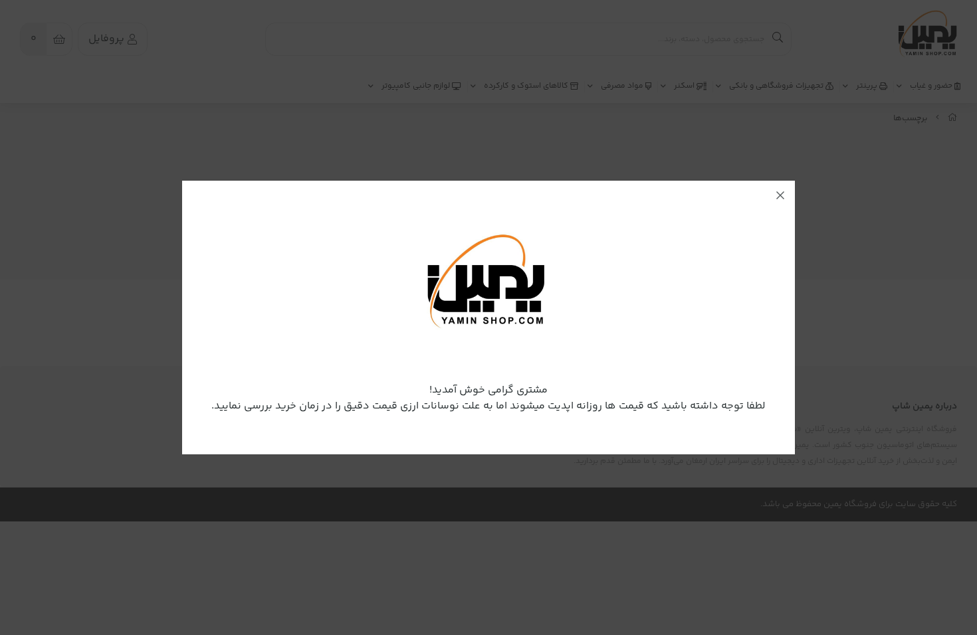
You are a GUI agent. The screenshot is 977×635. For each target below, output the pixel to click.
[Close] (780, 195)
